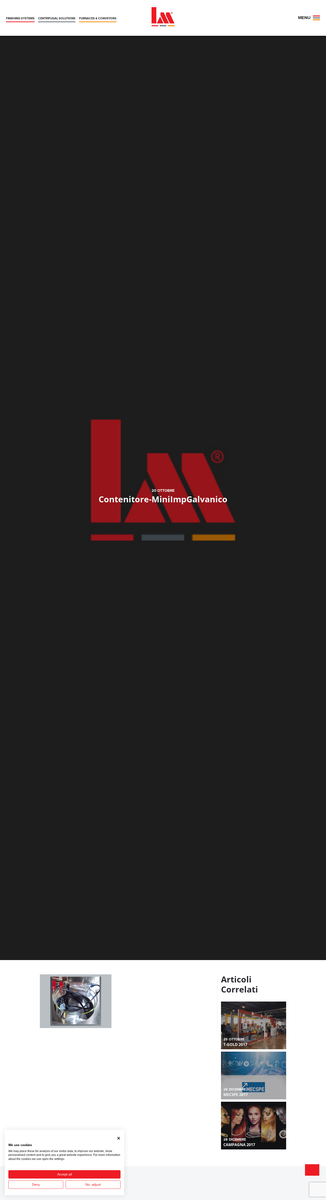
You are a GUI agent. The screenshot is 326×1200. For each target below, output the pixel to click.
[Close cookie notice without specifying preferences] (119, 1138)
